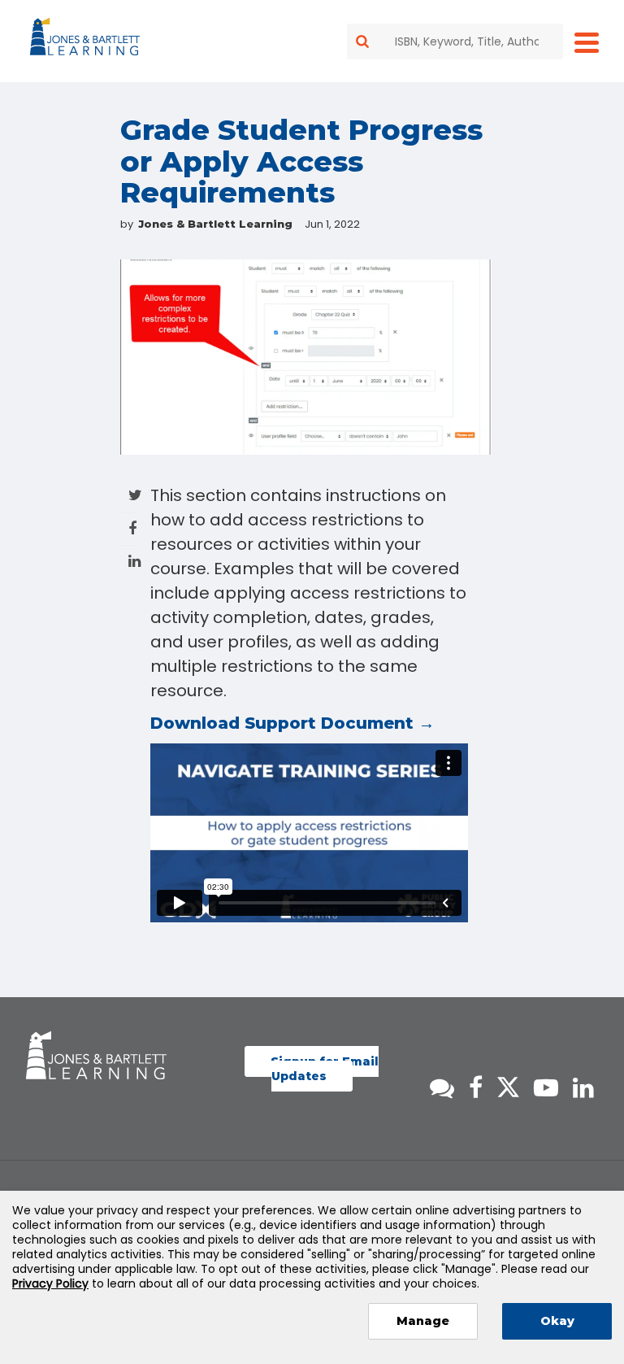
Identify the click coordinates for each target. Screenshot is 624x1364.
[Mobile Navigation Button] (586, 41)
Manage (422, 1321)
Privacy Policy (50, 1283)
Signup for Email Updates (325, 1068)
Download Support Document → (292, 723)
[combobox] (455, 41)
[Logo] (87, 40)
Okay (557, 1321)
